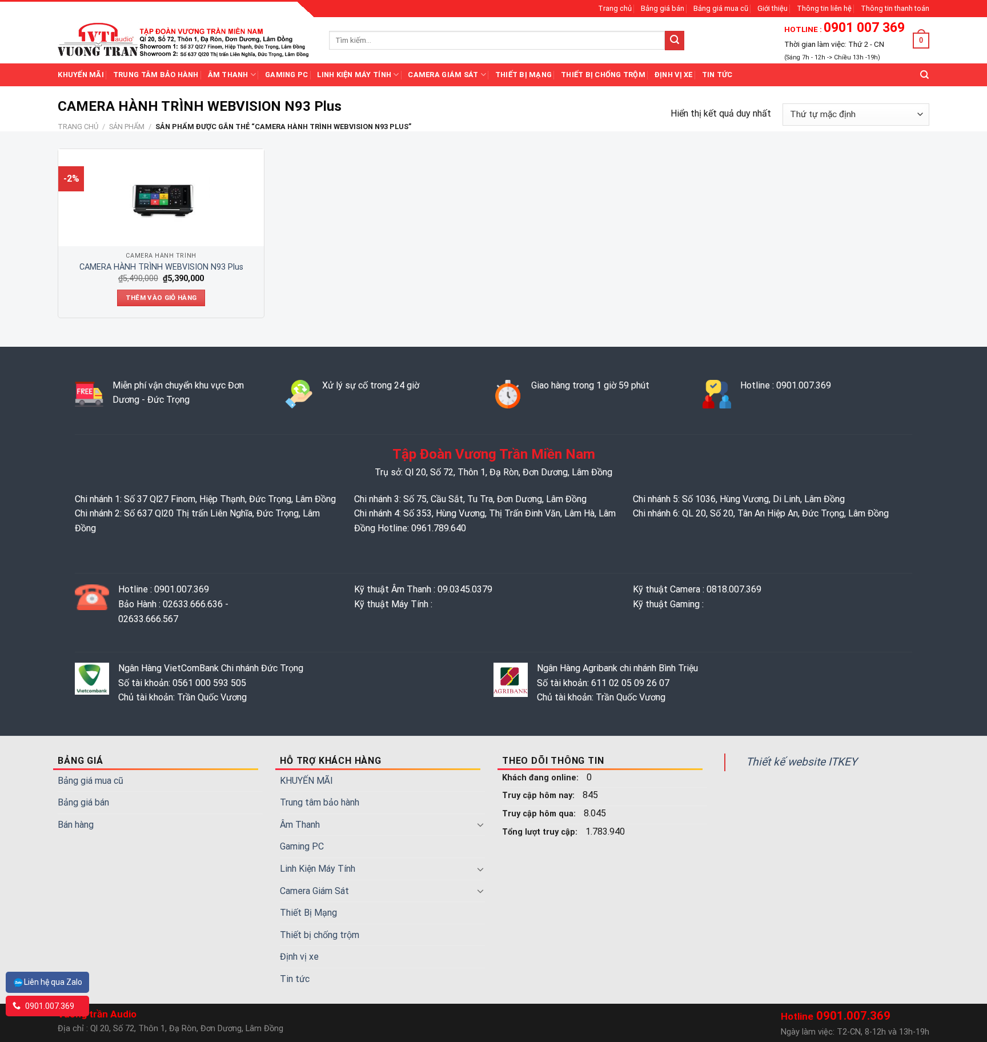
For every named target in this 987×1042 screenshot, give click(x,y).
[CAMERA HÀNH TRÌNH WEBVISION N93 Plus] (161, 197)
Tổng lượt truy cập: (541, 832)
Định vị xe (674, 74)
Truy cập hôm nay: (539, 795)
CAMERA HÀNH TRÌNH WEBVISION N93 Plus (161, 267)
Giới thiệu (772, 8)
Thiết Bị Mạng (523, 74)
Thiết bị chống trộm (603, 74)
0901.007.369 (48, 1006)
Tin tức (717, 74)
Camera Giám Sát (443, 74)
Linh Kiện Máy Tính (354, 74)
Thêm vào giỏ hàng (161, 298)
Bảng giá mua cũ (720, 8)
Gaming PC (286, 74)
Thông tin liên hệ (824, 8)
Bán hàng (76, 824)
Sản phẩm (127, 126)
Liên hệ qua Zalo (53, 982)
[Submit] (674, 40)
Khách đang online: (541, 778)
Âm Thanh (228, 74)
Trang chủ (615, 8)
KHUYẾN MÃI (81, 74)
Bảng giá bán (662, 8)
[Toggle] (480, 824)
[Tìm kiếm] (924, 75)
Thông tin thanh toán (895, 8)
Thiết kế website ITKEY (801, 761)
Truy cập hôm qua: (540, 814)
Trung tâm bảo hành (156, 74)
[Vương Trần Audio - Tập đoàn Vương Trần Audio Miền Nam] (185, 40)
